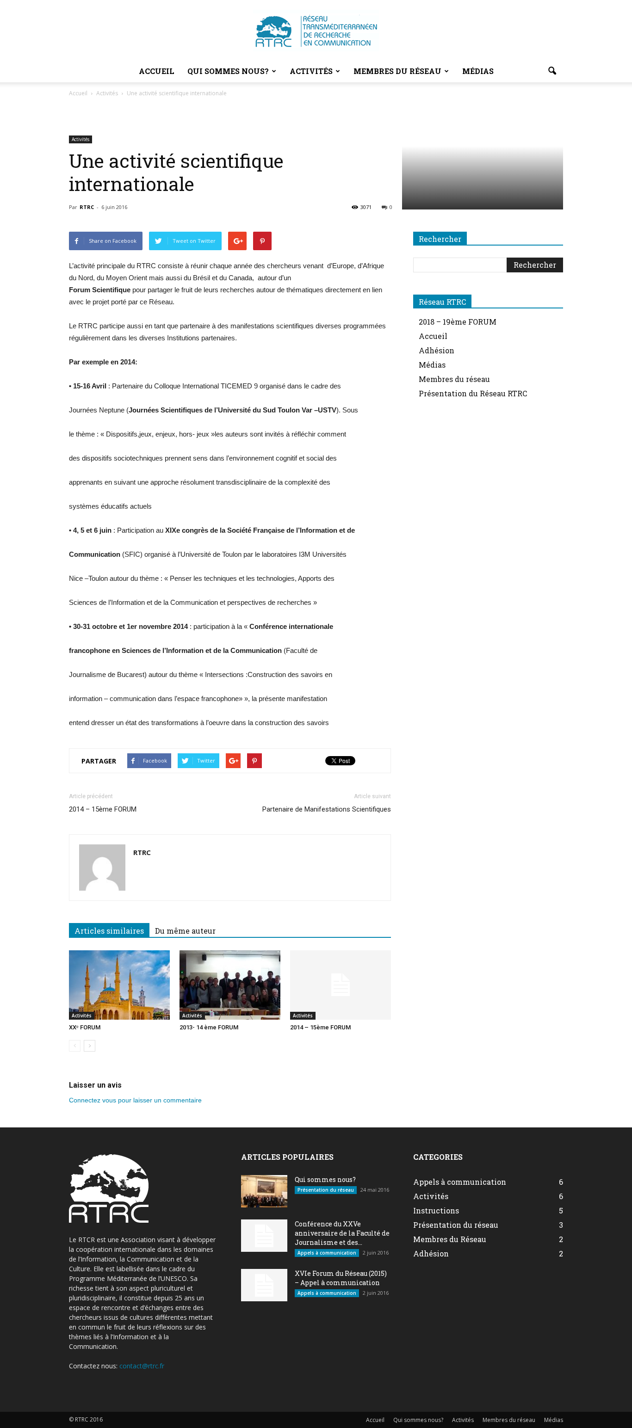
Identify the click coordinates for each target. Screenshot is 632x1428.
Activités (311, 71)
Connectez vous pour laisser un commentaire (135, 1100)
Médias (478, 71)
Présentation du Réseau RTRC (473, 393)
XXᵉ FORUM (84, 1027)
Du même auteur (185, 931)
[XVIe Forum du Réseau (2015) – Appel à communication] (264, 1285)
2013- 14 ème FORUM (209, 1027)
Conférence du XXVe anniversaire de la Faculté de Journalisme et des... (342, 1233)
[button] (552, 71)
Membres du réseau (397, 71)
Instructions (436, 1210)
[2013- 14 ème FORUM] (230, 985)
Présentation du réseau (325, 1190)
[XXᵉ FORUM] (119, 985)
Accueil (156, 71)
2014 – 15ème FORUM (102, 809)
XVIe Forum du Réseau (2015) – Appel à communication (341, 1278)
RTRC (87, 206)
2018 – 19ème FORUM (457, 321)
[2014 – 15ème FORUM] (340, 985)
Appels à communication (326, 1253)
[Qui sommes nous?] (264, 1191)
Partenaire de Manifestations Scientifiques (326, 809)
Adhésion (436, 350)
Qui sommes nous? (228, 71)
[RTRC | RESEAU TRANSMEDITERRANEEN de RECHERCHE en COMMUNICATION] (316, 30)
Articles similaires (109, 931)
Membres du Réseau (449, 1239)
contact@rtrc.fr (141, 1365)
